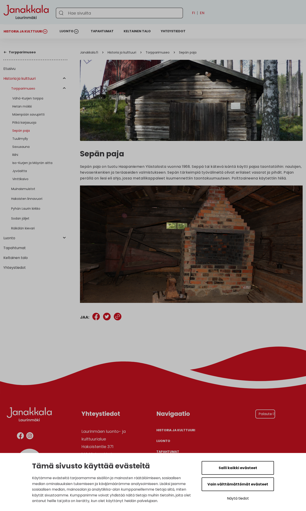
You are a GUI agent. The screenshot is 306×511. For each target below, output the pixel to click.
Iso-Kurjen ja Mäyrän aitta (32, 163)
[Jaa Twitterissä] (106, 317)
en (202, 13)
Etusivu (9, 68)
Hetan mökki (22, 106)
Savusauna (21, 146)
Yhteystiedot (173, 31)
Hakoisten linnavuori (26, 198)
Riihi (15, 155)
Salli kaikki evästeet (238, 467)
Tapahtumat (102, 31)
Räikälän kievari (23, 228)
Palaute (265, 413)
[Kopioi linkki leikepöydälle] (117, 317)
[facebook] (20, 436)
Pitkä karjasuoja (24, 122)
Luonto (66, 31)
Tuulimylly (20, 138)
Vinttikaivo (20, 179)
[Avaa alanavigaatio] (46, 31)
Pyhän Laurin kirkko (25, 208)
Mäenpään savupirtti (28, 114)
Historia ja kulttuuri (23, 31)
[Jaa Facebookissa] (96, 317)
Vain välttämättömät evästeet (237, 484)
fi (193, 13)
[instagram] (30, 436)
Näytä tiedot (238, 498)
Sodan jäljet (20, 218)
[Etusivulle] (26, 27)
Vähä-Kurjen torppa (27, 98)
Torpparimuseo (23, 88)
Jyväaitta (19, 171)
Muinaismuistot (23, 189)
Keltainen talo (137, 31)
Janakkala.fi (89, 52)
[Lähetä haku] (61, 13)
